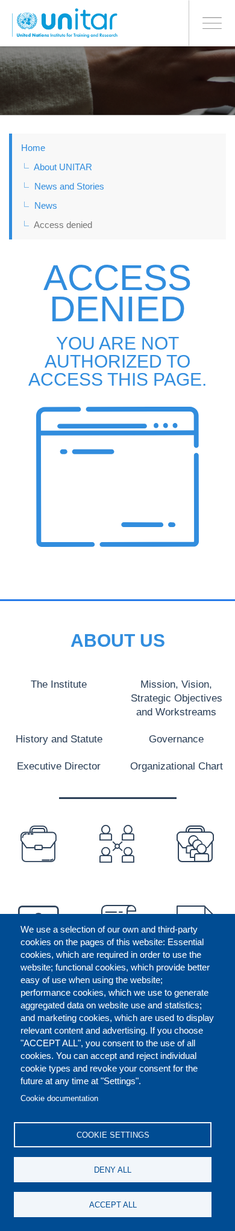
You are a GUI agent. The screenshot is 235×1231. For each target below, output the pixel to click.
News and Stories (69, 186)
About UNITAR (63, 167)
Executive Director (59, 766)
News (45, 205)
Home (33, 148)
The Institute (59, 684)
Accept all (113, 1204)
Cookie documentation (59, 1098)
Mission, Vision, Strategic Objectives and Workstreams (176, 698)
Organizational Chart (176, 766)
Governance (176, 738)
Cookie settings (113, 1135)
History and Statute (59, 738)
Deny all (112, 1169)
